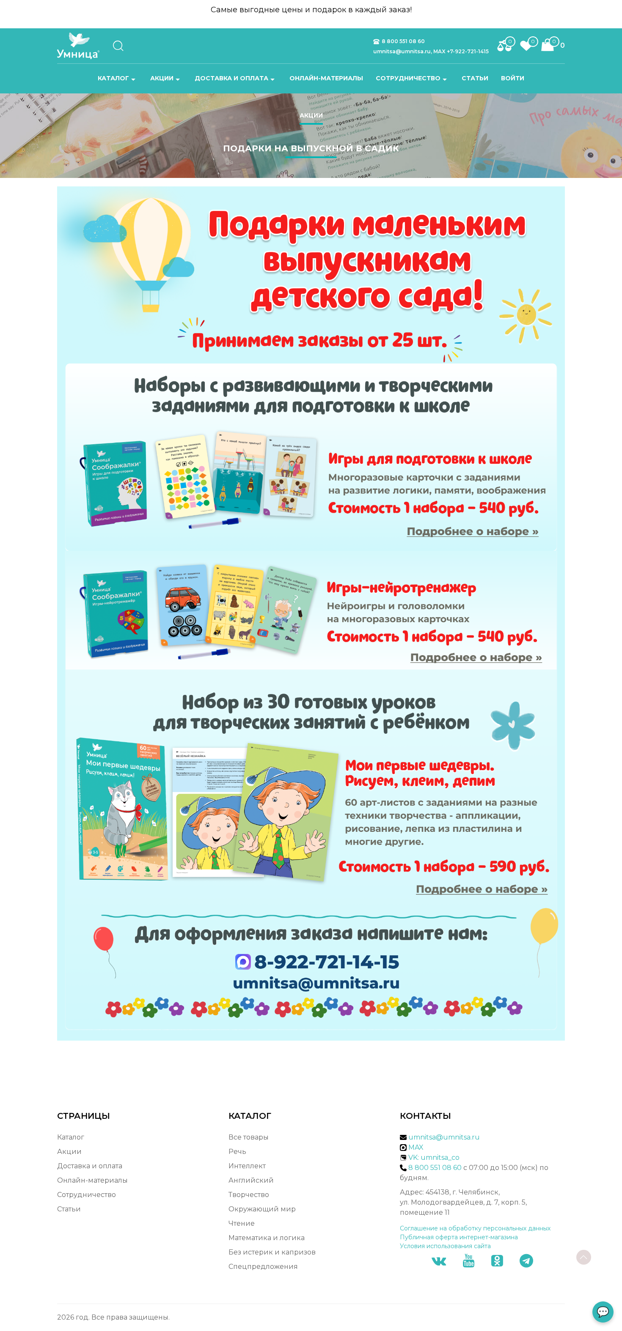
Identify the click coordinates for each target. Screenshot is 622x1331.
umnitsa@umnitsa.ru (444, 1137)
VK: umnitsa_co (434, 1157)
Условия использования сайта (445, 1246)
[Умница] (81, 46)
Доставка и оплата (231, 78)
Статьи (475, 78)
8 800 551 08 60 (403, 41)
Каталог (113, 78)
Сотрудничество (408, 78)
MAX (415, 1147)
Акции (161, 78)
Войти (512, 78)
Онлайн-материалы (326, 78)
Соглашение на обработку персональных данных (475, 1228)
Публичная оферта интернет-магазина (459, 1237)
